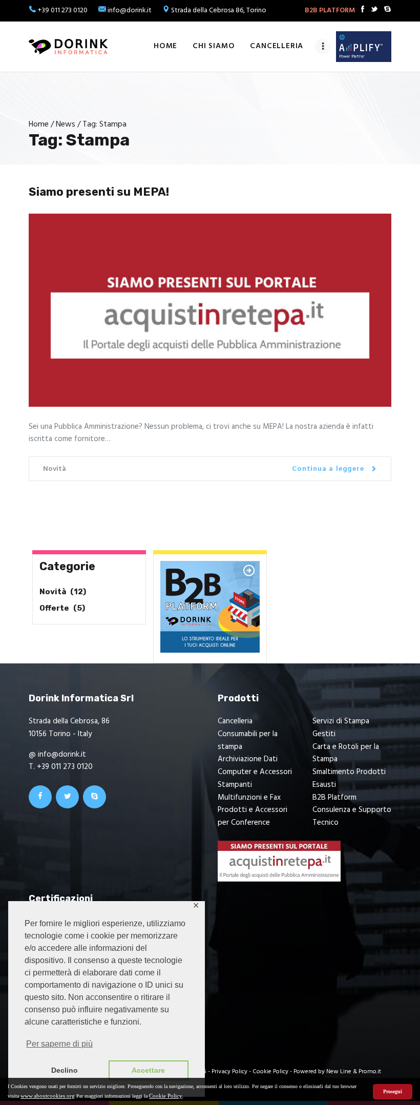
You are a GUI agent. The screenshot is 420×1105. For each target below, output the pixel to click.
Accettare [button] (148, 1070)
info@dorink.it (130, 10)
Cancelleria (235, 721)
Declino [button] (64, 1070)
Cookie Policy (165, 1096)
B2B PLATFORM (330, 10)
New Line (338, 1072)
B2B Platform (334, 797)
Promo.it (370, 1072)
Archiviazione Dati (248, 759)
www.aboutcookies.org (47, 1096)
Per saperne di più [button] (59, 1043)
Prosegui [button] (392, 1091)
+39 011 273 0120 (63, 10)
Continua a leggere (328, 469)
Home (39, 125)
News (65, 124)
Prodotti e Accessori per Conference (252, 816)
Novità (55, 469)
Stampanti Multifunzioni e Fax (249, 791)
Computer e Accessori (255, 772)
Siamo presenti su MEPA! (99, 192)
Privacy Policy (229, 1072)
